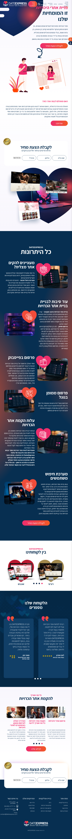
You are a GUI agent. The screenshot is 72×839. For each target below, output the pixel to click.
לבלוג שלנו (36, 748)
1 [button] (42, 583)
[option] (51, 573)
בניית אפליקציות (63, 803)
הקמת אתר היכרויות (46, 811)
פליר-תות (32, 803)
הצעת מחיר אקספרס (32, 4)
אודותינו (60, 4)
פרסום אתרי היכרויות (45, 808)
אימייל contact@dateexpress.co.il (8, 813)
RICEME (32, 808)
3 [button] (36, 583)
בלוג (50, 803)
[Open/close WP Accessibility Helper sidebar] (70, 43)
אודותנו (59, 123)
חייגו (45, 4)
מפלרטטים (32, 805)
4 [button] (33, 583)
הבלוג (55, 4)
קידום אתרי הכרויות (46, 805)
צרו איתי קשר (17, 158)
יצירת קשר (65, 808)
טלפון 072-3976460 (12, 802)
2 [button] (39, 583)
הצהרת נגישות (64, 811)
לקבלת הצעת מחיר (54, 45)
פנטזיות (32, 811)
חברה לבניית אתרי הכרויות (66, 4)
